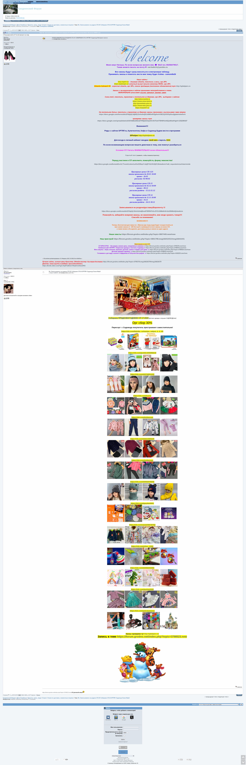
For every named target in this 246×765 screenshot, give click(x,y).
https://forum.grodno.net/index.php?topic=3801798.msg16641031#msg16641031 (149, 239)
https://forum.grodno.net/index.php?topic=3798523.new (152, 636)
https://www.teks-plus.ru (142, 106)
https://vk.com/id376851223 (142, 374)
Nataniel (13, 26)
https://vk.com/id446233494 (142, 568)
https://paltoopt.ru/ (121, 84)
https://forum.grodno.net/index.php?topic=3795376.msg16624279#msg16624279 (132, 262)
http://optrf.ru (123, 82)
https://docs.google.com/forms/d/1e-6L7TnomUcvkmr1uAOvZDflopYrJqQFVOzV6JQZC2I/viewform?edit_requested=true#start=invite (142, 164)
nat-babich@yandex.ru (158, 67)
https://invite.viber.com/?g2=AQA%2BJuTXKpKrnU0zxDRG (63, 266)
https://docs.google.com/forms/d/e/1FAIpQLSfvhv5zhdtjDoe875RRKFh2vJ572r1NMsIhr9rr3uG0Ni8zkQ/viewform (142, 211)
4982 (25, 30)
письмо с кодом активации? (22, 3)
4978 (13, 30)
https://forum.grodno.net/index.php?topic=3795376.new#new (165, 246)
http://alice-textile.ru (142, 99)
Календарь (32, 20)
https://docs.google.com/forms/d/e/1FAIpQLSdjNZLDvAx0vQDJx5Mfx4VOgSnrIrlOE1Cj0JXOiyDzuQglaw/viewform (142, 114)
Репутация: (7, 42)
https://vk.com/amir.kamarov (142, 611)
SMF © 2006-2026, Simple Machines (123, 760)
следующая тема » (236, 29)
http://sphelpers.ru (183, 86)
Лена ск (6, 271)
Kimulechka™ (25, 26)
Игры (28, 20)
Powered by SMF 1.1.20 (123, 759)
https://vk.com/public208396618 (142, 353)
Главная (8, 20)
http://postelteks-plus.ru (142, 103)
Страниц (5, 30)
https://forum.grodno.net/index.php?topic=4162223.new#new (167, 253)
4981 (22, 30)
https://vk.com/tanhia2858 (142, 589)
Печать (239, 30)
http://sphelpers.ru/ (151, 634)
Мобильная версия (123, 757)
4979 (16, 30)
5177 (30, 30)
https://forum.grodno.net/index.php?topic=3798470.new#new (166, 248)
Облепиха (18, 26)
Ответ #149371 (54, 273)
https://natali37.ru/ (142, 108)
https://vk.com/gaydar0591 (142, 503)
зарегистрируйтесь (42, 1)
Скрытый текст (130, 155)
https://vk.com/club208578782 (142, 525)
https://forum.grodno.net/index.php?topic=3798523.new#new (152, 251)
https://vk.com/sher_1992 (142, 546)
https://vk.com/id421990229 (142, 439)
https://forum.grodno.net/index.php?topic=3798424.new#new (170, 249)
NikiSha (6, 37)
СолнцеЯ (32, 26)
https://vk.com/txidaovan (142, 417)
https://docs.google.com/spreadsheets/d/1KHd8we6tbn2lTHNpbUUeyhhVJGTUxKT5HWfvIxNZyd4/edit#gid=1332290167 (142, 121)
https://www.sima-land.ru (142, 101)
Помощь (23, 20)
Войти (38, 20)
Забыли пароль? (123, 741)
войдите (30, 1)
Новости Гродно (16, 20)
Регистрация (44, 20)
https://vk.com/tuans (142, 396)
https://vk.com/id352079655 (142, 482)
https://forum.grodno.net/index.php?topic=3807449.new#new (148, 234)
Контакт (123, 752)
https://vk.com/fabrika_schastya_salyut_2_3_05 (142, 331)
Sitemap (131, 761)
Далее (34, 30)
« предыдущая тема (224, 29)
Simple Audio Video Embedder (120, 761)
